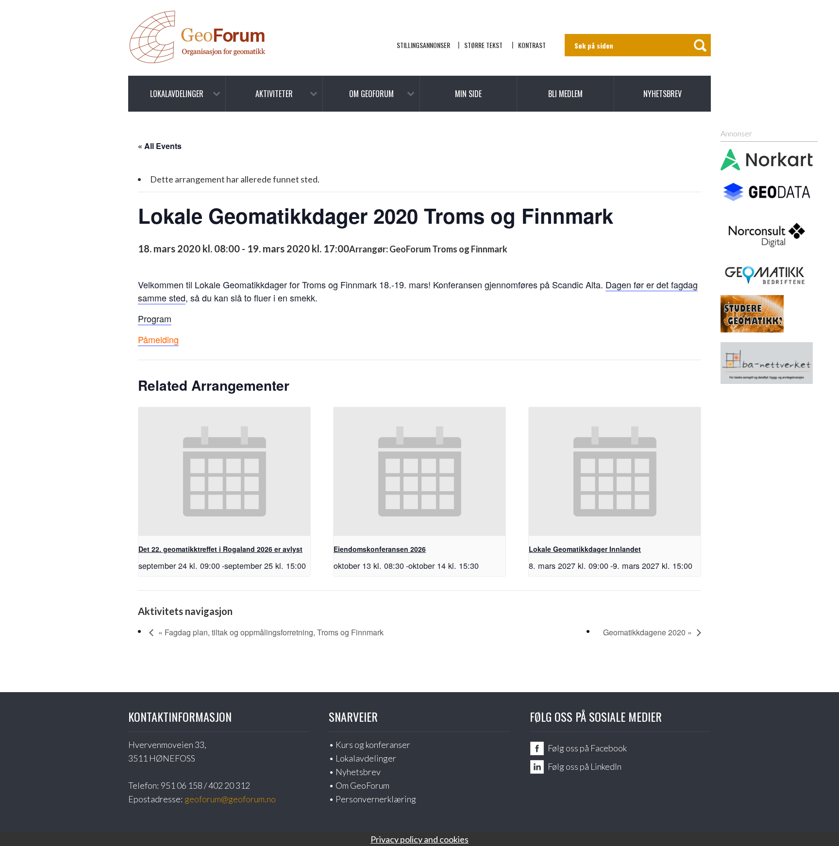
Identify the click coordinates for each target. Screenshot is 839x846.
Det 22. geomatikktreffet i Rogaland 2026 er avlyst (220, 549)
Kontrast (532, 45)
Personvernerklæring (376, 799)
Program (154, 318)
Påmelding (158, 339)
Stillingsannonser (423, 45)
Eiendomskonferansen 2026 (380, 549)
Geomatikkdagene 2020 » (647, 632)
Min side (468, 94)
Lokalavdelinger (176, 94)
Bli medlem (565, 94)
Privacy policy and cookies (419, 839)
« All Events (160, 145)
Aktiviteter (274, 94)
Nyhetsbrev (662, 94)
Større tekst (483, 45)
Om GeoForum (371, 94)
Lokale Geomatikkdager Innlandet (585, 549)
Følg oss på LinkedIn (584, 766)
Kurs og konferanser (373, 744)
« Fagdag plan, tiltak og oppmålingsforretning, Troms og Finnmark (271, 632)
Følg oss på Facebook (587, 748)
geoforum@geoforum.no (230, 799)
